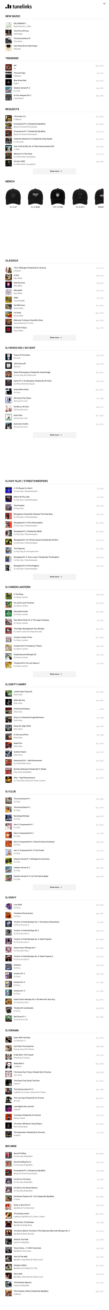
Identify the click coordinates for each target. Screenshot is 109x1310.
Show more (54, 171)
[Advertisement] (54, 236)
